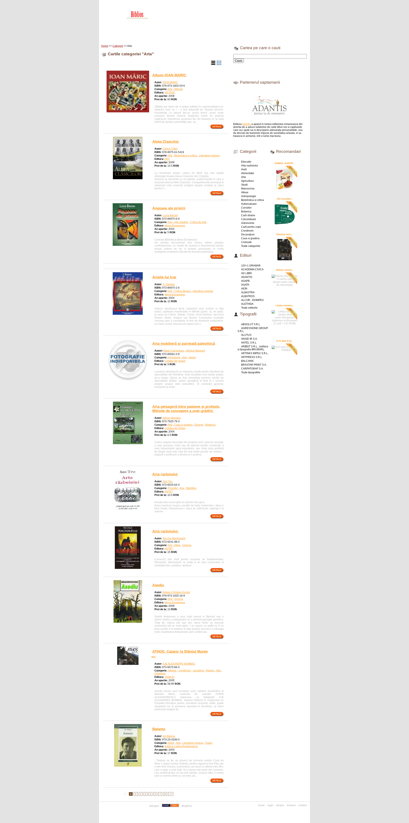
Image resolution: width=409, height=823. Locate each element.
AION (244, 288)
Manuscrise (248, 188)
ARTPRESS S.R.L (251, 357)
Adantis (246, 124)
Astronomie (247, 223)
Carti (122, 36)
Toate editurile (249, 307)
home (261, 805)
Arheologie (174, 357)
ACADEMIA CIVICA (252, 269)
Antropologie (248, 196)
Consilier (246, 207)
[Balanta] (128, 765)
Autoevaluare (249, 203)
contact (302, 805)
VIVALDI (169, 677)
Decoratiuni (248, 234)
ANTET (168, 491)
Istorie (192, 357)
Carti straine (248, 215)
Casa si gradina (183, 424)
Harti (244, 169)
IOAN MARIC (170, 82)
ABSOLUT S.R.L (250, 324)
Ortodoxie (160, 673)
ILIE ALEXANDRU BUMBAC (179, 663)
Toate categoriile (250, 246)
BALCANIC (247, 360)
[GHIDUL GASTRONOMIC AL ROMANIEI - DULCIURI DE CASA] (285, 178)
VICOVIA (170, 92)
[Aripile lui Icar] (128, 313)
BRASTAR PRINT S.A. (254, 364)
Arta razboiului (249, 165)
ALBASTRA (248, 292)
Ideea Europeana (175, 225)
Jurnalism (198, 670)
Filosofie (173, 488)
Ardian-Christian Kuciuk (176, 592)
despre (280, 805)
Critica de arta (198, 222)
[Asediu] (128, 621)
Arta (170, 89)
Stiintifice (191, 488)
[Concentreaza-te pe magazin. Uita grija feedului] (171, 805)
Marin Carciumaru (173, 350)
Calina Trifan (170, 148)
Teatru (208, 742)
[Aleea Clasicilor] (128, 178)
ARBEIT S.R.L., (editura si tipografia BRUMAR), (253, 348)
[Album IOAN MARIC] (128, 111)
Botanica (210, 424)
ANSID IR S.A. (249, 338)
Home (110, 36)
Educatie (246, 161)
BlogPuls (187, 805)
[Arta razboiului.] (128, 568)
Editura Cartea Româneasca (181, 746)
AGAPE (245, 280)
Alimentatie (247, 173)
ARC (167, 158)
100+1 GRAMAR (251, 265)
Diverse (198, 424)
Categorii (117, 45)
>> (170, 794)
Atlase (244, 192)
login (270, 805)
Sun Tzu (167, 481)
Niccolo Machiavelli (174, 538)
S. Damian (169, 284)
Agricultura (247, 180)
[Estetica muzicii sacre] (285, 249)
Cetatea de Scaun (175, 360)
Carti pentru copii (251, 226)
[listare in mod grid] (219, 64)
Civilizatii (246, 242)
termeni (291, 805)
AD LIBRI (246, 273)
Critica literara (182, 291)
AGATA (245, 284)
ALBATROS (248, 296)
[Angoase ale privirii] (128, 244)
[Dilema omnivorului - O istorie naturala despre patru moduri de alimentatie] (285, 280)
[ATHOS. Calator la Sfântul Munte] (127, 664)
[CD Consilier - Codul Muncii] (285, 213)
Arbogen (154, 805)
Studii (244, 184)
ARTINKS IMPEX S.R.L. (254, 353)
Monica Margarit (195, 350)
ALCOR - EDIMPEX (252, 300)
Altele (177, 545)
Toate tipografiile (250, 372)
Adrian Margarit (171, 418)
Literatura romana (209, 155)
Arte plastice (181, 222)
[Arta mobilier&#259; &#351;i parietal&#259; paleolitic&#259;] (128, 380)
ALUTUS (246, 334)
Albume (178, 89)
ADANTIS (246, 277)
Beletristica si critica (185, 155)
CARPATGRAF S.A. (252, 368)
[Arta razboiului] (128, 511)
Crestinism (185, 670)
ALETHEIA (247, 303)
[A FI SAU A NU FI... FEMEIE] (285, 348)
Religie (210, 670)
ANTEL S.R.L (248, 342)
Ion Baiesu (169, 736)
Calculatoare (248, 219)
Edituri (135, 36)
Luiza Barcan (170, 215)
